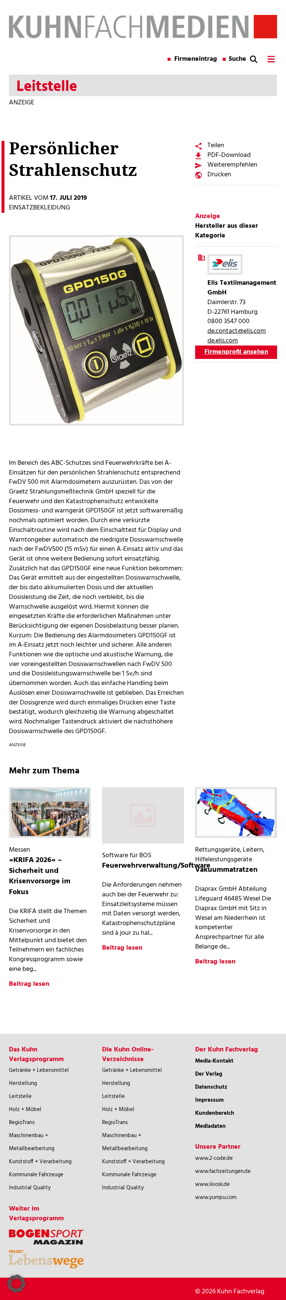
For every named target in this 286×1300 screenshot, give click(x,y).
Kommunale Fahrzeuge (36, 1174)
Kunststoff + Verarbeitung (40, 1161)
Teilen (215, 145)
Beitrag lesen (29, 984)
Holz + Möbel (25, 1109)
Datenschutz (211, 1087)
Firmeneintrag (195, 59)
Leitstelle (20, 1096)
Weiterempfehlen (232, 165)
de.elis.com (222, 340)
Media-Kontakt (214, 1061)
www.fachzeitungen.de (223, 1171)
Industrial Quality (30, 1187)
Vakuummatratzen (226, 870)
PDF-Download (229, 155)
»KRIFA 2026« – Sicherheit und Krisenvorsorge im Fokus (39, 876)
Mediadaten (210, 1126)
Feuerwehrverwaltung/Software (156, 866)
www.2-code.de (214, 1158)
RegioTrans (22, 1122)
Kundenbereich (214, 1113)
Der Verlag (208, 1074)
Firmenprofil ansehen (236, 352)
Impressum (209, 1100)
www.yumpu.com (215, 1197)
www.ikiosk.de (212, 1184)
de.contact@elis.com (236, 331)
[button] (16, 1283)
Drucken (219, 174)
